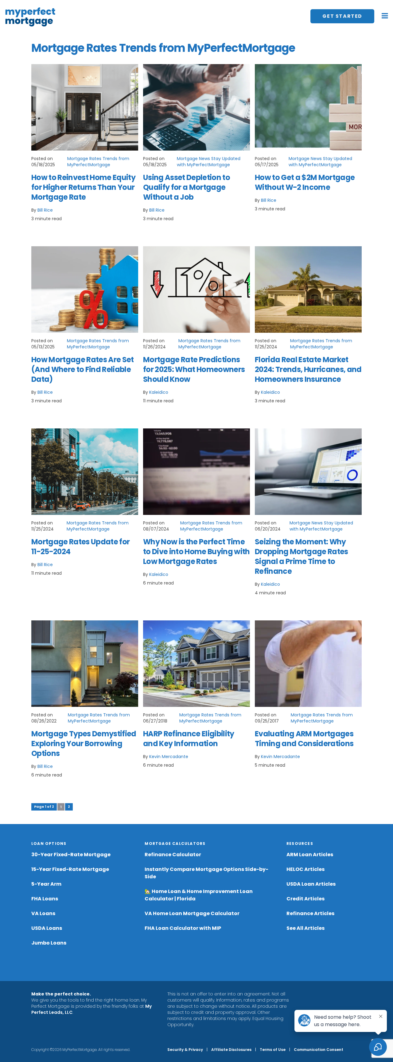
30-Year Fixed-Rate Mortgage (71, 854)
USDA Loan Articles (311, 884)
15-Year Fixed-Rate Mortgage (70, 869)
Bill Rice (45, 210)
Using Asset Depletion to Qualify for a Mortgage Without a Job (186, 187)
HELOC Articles (305, 869)
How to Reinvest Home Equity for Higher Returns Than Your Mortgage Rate (83, 187)
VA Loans (43, 913)
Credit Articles (305, 898)
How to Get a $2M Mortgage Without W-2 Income (305, 182)
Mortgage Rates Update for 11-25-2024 (80, 547)
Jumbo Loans (48, 942)
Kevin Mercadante (168, 756)
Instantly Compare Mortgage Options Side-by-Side (206, 873)
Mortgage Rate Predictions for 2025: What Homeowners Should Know (194, 369)
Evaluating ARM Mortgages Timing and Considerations (304, 739)
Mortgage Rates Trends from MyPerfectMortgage (98, 161)
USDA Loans (46, 928)
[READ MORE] (84, 107)
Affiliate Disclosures (231, 1049)
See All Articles (305, 928)
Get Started (342, 16)
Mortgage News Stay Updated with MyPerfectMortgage (208, 161)
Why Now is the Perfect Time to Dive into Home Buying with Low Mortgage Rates (196, 551)
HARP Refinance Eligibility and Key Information (188, 739)
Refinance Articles (310, 913)
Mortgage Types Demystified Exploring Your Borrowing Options (83, 743)
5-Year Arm (46, 884)
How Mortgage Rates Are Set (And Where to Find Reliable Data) (82, 369)
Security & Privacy (185, 1049)
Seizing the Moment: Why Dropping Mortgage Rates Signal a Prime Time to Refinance (301, 556)
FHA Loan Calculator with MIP (183, 928)
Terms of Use (273, 1049)
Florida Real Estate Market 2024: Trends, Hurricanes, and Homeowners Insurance (308, 369)
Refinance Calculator (173, 854)
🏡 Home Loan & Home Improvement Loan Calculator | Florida (199, 895)
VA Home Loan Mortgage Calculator (192, 913)
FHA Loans (44, 898)
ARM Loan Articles (309, 854)
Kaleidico (158, 392)
